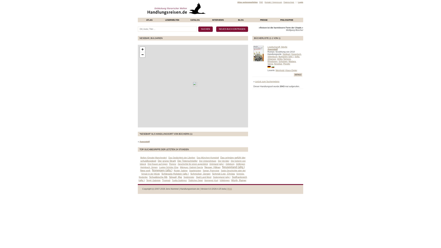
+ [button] (142, 49)
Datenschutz (289, 2)
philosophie (286, 20)
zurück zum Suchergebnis (267, 81)
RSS (230, 189)
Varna (270, 64)
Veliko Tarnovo (284, 59)
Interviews (218, 20)
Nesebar (278, 64)
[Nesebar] (195, 84)
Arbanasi (272, 59)
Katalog (195, 20)
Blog (241, 20)
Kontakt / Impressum (273, 2)
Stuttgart (286, 54)
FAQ (261, 2)
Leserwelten (172, 20)
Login (300, 2)
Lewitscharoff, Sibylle (277, 47)
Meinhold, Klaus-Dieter (286, 70)
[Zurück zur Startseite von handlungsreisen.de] (201, 16)
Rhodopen (273, 61)
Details (298, 75)
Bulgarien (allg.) (286, 56)
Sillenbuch (273, 56)
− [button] (142, 55)
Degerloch (296, 54)
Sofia (297, 56)
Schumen (283, 61)
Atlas (149, 20)
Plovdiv (286, 64)
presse (264, 20)
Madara (292, 61)
